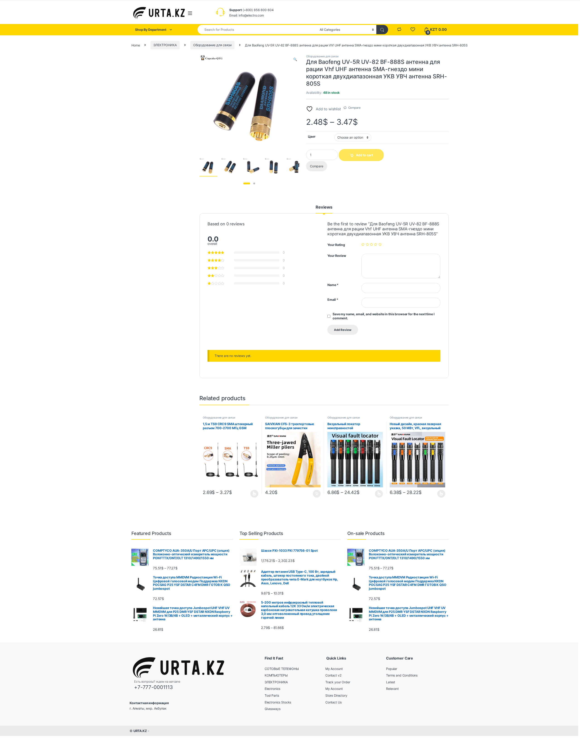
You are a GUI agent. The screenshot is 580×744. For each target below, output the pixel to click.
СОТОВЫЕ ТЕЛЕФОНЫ (282, 669)
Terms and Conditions (402, 675)
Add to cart (317, 494)
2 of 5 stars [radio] (367, 244)
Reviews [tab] (324, 207)
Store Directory (336, 695)
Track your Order (337, 682)
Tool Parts (272, 695)
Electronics (272, 689)
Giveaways (272, 709)
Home (135, 45)
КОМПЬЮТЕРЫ (276, 675)
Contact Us (333, 702)
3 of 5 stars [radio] (371, 244)
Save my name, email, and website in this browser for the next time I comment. (383, 316)
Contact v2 (333, 675)
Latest (390, 682)
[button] (295, 59)
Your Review (336, 256)
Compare (354, 107)
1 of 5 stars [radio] (363, 244)
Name (332, 285)
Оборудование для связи (212, 45)
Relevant (392, 689)
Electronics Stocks (278, 702)
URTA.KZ (140, 731)
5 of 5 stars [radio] (380, 244)
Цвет (312, 136)
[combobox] (257, 29)
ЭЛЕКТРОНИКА (164, 45)
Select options (253, 494)
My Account (334, 669)
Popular (391, 669)
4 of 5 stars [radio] (375, 244)
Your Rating (336, 245)
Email (332, 299)
